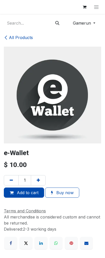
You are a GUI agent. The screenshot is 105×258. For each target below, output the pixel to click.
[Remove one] (11, 180)
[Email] (86, 243)
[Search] (57, 23)
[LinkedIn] (41, 243)
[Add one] (38, 180)
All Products (21, 37)
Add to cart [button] (27, 192)
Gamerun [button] (82, 23)
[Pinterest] (71, 243)
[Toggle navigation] (96, 7)
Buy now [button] (64, 192)
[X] (26, 243)
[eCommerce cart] (84, 7)
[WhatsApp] (56, 243)
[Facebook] (11, 243)
